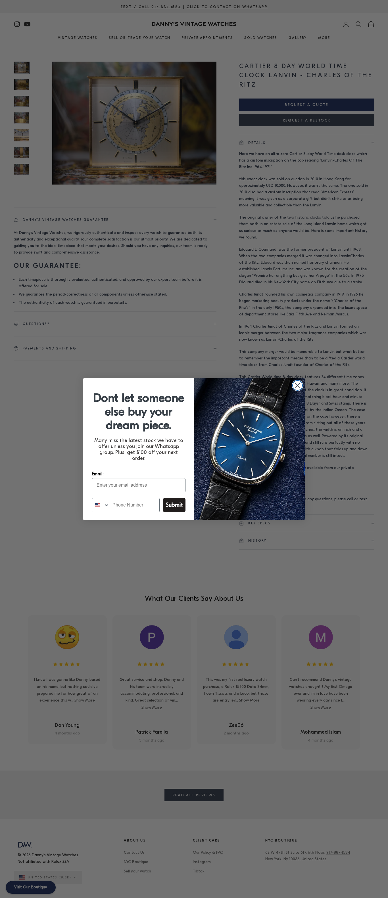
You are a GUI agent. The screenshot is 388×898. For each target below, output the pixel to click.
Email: (98, 473)
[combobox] (101, 505)
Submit (174, 505)
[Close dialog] (298, 385)
